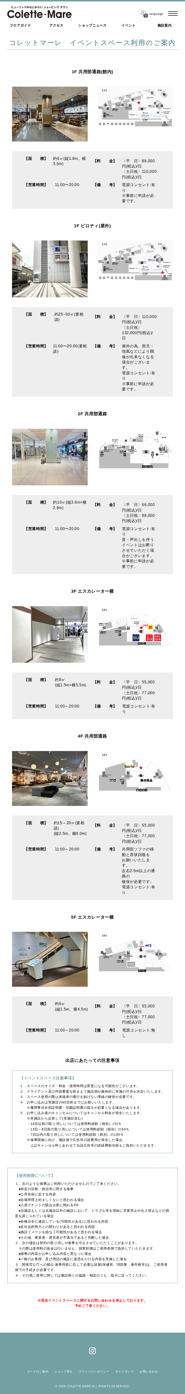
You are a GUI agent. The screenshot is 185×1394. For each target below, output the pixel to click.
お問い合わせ (148, 1371)
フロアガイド (20, 25)
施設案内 (165, 25)
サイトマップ (124, 1371)
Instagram (92, 1350)
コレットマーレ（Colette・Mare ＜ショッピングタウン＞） (39, 12)
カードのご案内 (37, 1371)
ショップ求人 (63, 1371)
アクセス (56, 25)
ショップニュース (92, 25)
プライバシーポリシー (94, 1371)
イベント (128, 25)
